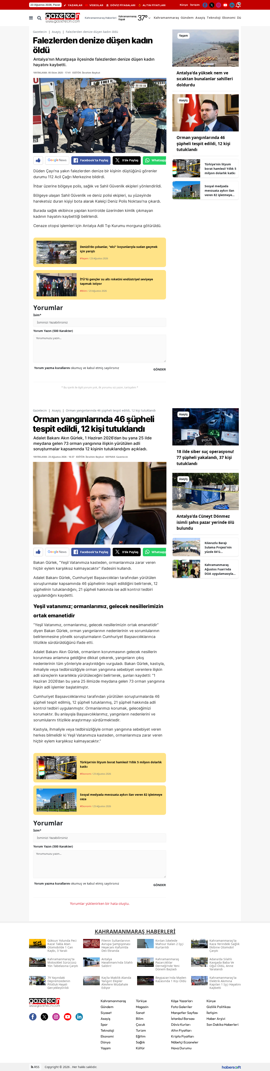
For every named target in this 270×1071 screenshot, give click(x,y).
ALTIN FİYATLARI (154, 5)
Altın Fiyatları (181, 1030)
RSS (36, 1067)
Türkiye (141, 1001)
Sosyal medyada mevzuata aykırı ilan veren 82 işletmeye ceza (219, 190)
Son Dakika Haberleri (223, 1024)
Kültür (140, 1048)
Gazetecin (40, 32)
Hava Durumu (181, 1048)
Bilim (139, 1018)
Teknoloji (107, 1030)
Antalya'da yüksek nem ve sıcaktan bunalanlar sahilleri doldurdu (205, 79)
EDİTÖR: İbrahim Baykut (86, 72)
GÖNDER (159, 369)
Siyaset (106, 1013)
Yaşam (106, 1048)
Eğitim (141, 1036)
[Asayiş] (205, 112)
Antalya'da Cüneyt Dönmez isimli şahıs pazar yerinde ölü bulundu (205, 522)
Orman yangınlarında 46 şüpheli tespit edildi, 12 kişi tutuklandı (203, 143)
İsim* (37, 315)
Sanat (140, 1013)
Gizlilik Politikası (219, 1007)
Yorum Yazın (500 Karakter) (53, 331)
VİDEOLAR (96, 5)
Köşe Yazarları (182, 1001)
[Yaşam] (205, 47)
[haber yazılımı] (231, 1067)
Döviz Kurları (180, 1024)
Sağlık (140, 1042)
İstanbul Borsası (183, 1018)
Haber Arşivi (216, 1018)
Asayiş (56, 32)
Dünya (105, 1042)
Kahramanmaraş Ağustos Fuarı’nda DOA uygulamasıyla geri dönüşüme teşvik (220, 569)
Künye (184, 5)
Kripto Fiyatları (182, 1036)
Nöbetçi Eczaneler (184, 1042)
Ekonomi (107, 1036)
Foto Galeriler (181, 1007)
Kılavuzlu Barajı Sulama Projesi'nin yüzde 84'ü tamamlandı (218, 547)
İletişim (195, 5)
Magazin (142, 1007)
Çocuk (140, 1024)
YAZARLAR (75, 5)
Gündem (107, 1007)
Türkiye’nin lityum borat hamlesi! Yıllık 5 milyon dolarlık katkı (220, 168)
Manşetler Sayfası (184, 1013)
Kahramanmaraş (113, 1001)
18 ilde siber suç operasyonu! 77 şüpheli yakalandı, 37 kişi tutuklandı (205, 457)
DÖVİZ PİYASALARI (122, 5)
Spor (104, 1024)
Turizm (141, 1030)
